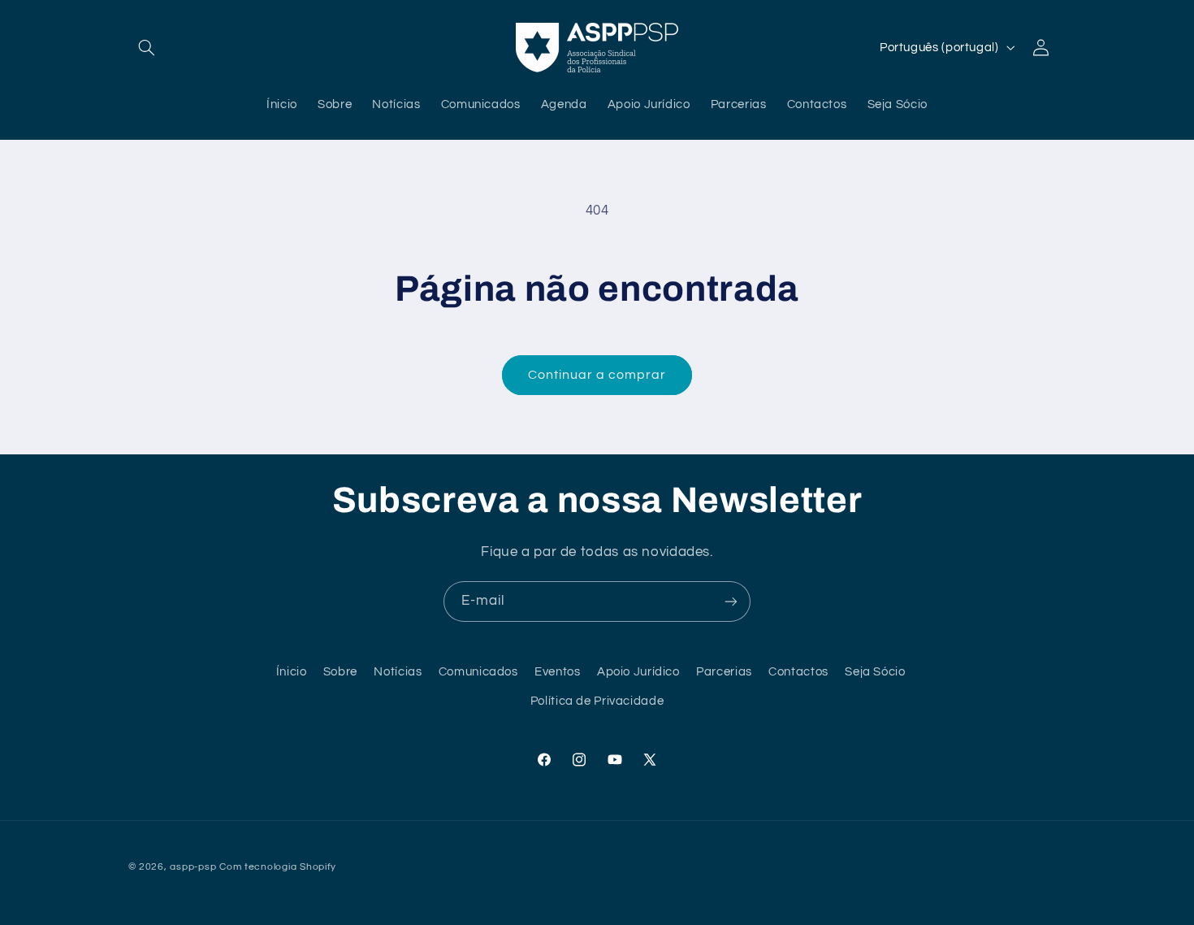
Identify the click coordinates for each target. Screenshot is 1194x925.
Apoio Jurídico (638, 672)
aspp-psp (193, 866)
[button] (147, 47)
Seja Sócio (875, 672)
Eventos (557, 672)
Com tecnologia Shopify (277, 866)
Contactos (798, 672)
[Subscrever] (731, 601)
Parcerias (724, 672)
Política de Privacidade (597, 702)
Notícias (398, 672)
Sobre (340, 672)
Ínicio (291, 672)
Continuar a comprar (597, 374)
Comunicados (478, 672)
